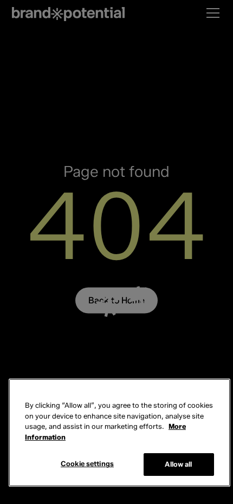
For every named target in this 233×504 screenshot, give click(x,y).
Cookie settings (87, 463)
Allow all (178, 464)
